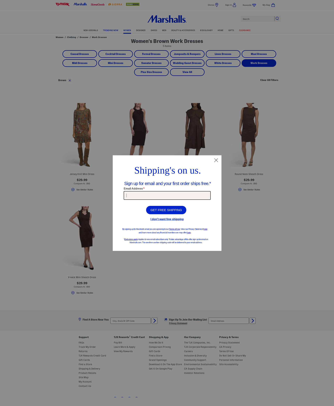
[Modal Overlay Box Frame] (167, 203)
